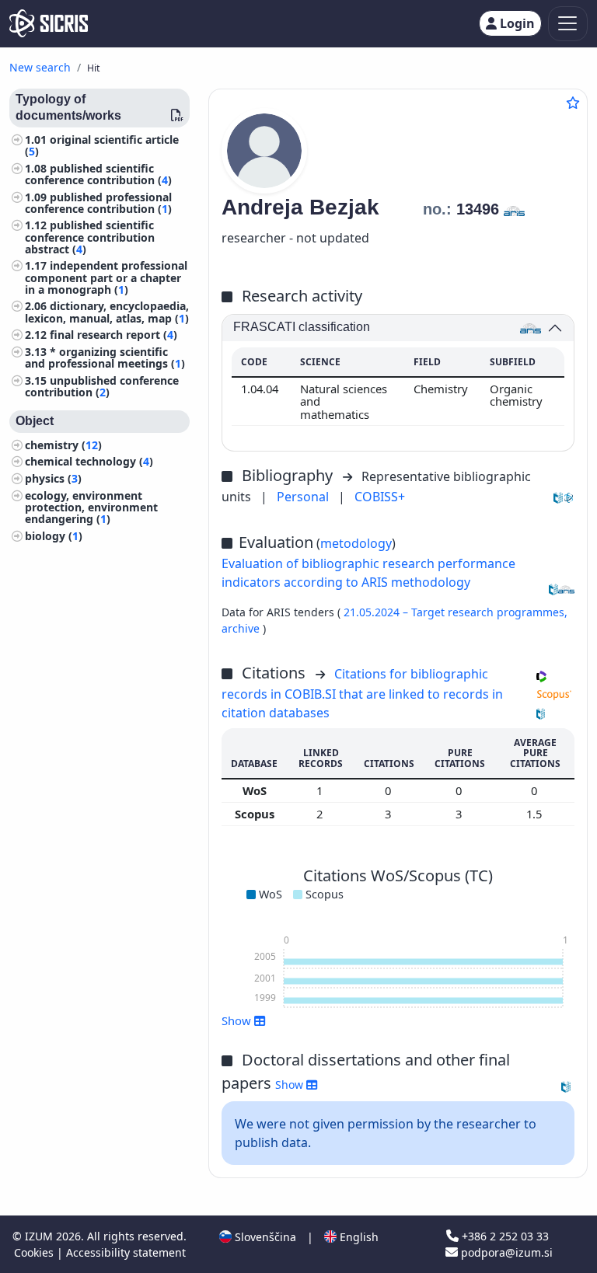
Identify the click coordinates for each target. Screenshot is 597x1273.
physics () (53, 478)
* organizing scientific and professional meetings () (105, 357)
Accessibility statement (126, 1252)
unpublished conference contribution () (102, 386)
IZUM (40, 1236)
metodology (356, 543)
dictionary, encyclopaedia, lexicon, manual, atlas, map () (107, 311)
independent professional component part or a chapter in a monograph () (106, 277)
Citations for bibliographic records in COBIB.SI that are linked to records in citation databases (362, 693)
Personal (304, 496)
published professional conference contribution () (98, 203)
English (358, 1236)
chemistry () (63, 445)
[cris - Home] (48, 23)
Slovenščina (264, 1236)
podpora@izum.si (505, 1252)
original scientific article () (102, 145)
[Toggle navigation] (568, 23)
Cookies (35, 1252)
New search (40, 67)
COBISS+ (379, 496)
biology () (53, 535)
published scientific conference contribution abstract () (90, 237)
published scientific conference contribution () (98, 174)
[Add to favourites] (573, 103)
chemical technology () (89, 461)
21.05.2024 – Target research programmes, (455, 612)
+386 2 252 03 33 (504, 1236)
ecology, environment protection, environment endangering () (91, 507)
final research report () (113, 334)
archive (242, 628)
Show (290, 1084)
